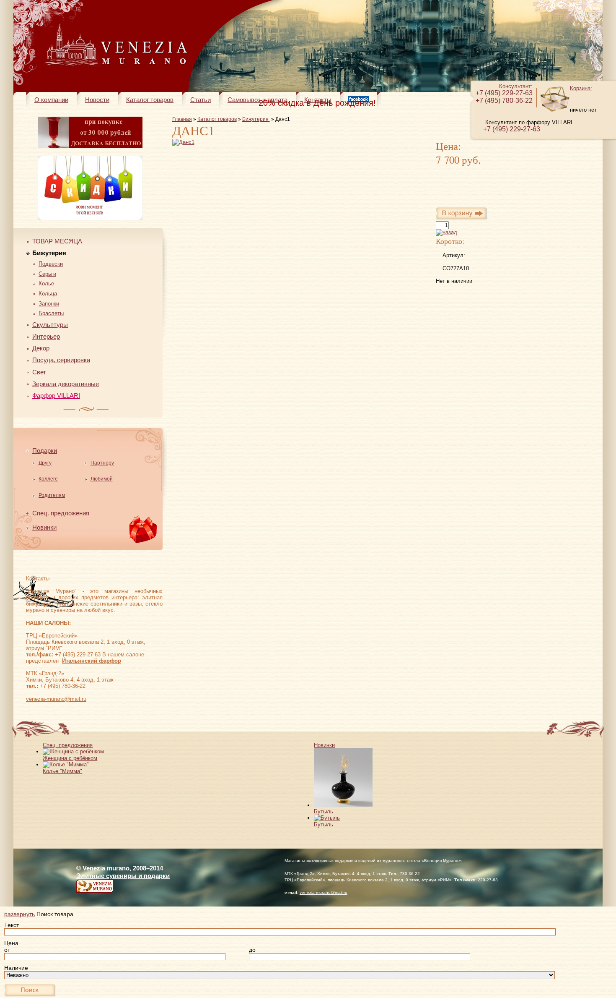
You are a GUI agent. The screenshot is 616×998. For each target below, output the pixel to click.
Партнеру (102, 463)
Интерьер (46, 336)
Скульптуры (50, 324)
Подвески (51, 264)
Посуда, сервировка (61, 359)
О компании (51, 99)
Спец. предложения (60, 513)
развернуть (19, 914)
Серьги (47, 274)
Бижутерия (49, 252)
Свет (39, 372)
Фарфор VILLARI (56, 395)
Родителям (52, 495)
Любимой (102, 479)
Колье (46, 283)
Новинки (44, 527)
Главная (182, 119)
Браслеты (51, 313)
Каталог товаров (149, 99)
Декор (40, 348)
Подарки (44, 450)
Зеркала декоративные (65, 383)
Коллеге (48, 479)
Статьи (200, 99)
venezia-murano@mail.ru (56, 699)
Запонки (49, 303)
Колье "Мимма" (62, 771)
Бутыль (323, 811)
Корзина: (581, 88)
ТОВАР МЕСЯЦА (57, 241)
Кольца (48, 293)
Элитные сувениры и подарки (123, 875)
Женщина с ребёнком (70, 758)
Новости (97, 99)
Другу (45, 463)
